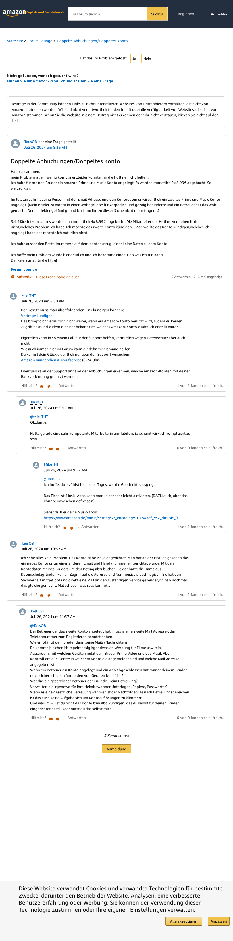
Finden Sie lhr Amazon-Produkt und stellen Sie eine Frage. (60, 81)
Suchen (157, 14)
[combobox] (117, 14)
